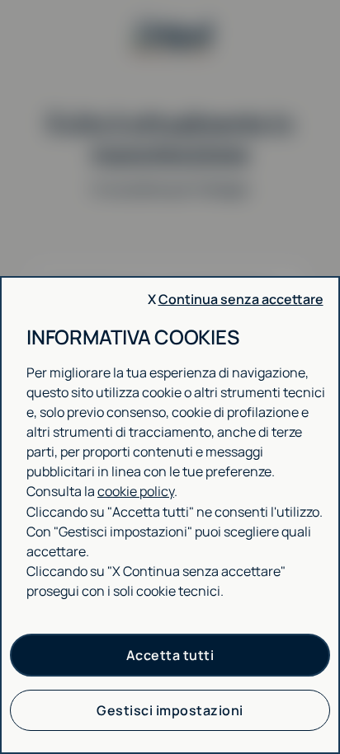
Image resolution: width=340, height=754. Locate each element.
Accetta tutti (170, 655)
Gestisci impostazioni (170, 710)
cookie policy (135, 491)
